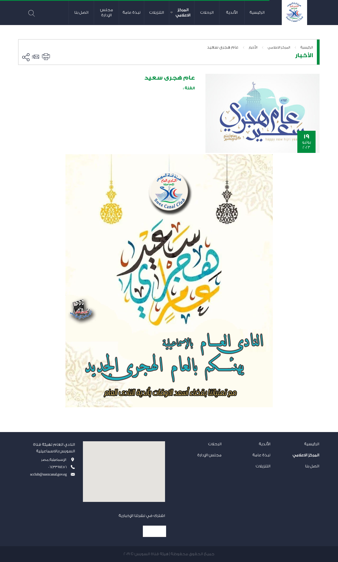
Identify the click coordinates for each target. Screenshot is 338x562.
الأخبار (253, 47)
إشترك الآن (154, 531)
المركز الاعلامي (279, 47)
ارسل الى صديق (36, 56)
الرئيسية (307, 47)
